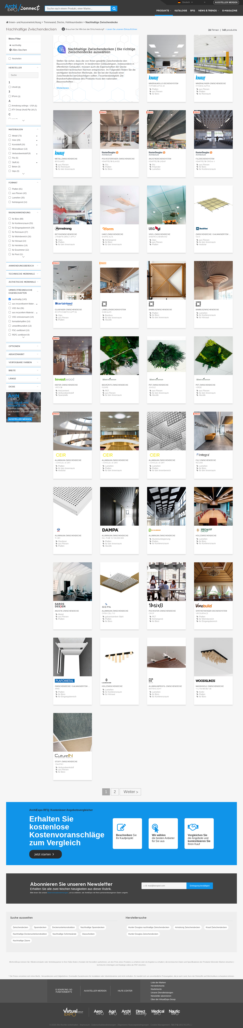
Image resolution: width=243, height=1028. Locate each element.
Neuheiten (16, 58)
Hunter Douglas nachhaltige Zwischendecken (148, 927)
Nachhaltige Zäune (21, 940)
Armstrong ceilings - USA (24, 106)
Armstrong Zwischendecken (187, 927)
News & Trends (207, 10)
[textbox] (78, 8)
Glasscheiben (88, 934)
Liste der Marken (158, 982)
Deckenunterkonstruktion (63, 927)
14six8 (16, 87)
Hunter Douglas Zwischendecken (143, 934)
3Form (16, 96)
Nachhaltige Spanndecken (92, 927)
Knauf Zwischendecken (216, 927)
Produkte (162, 10)
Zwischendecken (20, 927)
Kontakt (72, 191)
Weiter (130, 791)
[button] (23, 67)
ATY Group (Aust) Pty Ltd (24, 110)
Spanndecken (40, 927)
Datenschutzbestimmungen (57, 893)
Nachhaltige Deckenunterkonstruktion (30, 934)
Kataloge (181, 10)
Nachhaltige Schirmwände (64, 934)
